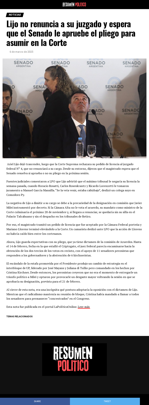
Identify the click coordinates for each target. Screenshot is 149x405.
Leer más (84, 307)
